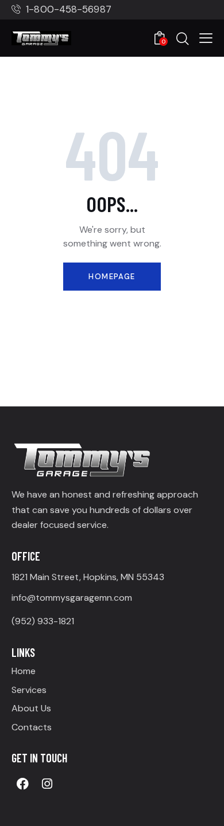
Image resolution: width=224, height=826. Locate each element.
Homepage (111, 276)
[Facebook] (22, 784)
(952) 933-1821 (42, 621)
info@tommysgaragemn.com (71, 598)
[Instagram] (47, 784)
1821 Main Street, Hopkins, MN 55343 (87, 577)
